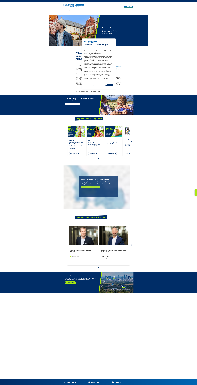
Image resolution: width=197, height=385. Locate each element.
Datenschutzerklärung (88, 47)
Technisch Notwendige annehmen (99, 85)
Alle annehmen (109, 85)
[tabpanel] (76, 140)
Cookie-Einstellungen (88, 85)
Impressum (86, 48)
